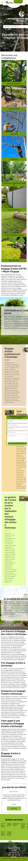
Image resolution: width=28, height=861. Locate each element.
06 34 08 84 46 (15, 856)
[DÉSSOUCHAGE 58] (14, 98)
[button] (7, 416)
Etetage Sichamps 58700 (9, 824)
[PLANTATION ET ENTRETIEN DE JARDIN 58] (14, 173)
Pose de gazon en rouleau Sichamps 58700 (23, 826)
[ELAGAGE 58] (14, 123)
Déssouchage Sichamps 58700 (16, 824)
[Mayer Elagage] (14, 842)
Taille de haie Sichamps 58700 (3, 825)
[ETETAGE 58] (14, 148)
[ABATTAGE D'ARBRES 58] (14, 72)
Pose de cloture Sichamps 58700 (3, 833)
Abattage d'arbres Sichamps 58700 (9, 833)
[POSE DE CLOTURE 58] (14, 199)
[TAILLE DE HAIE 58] (14, 249)
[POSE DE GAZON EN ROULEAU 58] (14, 224)
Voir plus (14, 808)
